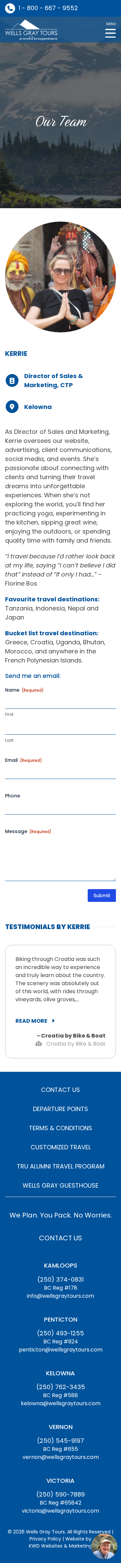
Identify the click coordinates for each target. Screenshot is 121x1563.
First (9, 714)
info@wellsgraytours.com (60, 1296)
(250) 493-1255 (60, 1333)
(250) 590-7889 (60, 1494)
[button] (110, 29)
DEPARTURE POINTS (60, 1109)
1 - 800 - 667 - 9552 (48, 8)
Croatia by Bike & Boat (75, 1044)
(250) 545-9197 (60, 1440)
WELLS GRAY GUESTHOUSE (60, 1185)
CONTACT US (60, 1090)
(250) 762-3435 (60, 1387)
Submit (101, 895)
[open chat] (104, 1546)
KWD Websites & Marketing (60, 1546)
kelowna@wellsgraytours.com (60, 1403)
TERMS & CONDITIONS (60, 1128)
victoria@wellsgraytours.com (60, 1511)
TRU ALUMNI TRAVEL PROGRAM (61, 1166)
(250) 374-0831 (60, 1279)
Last (9, 740)
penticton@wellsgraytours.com (61, 1349)
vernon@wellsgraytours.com (61, 1457)
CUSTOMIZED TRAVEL (61, 1147)
